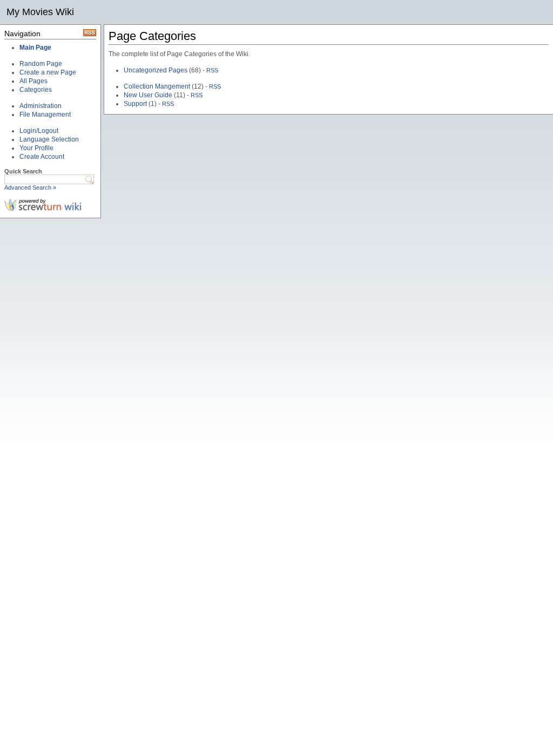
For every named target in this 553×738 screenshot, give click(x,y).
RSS (212, 70)
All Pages (33, 81)
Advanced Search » (30, 187)
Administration (40, 106)
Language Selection (49, 139)
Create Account (41, 156)
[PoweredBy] (43, 209)
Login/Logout (38, 131)
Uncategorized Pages (155, 70)
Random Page (40, 64)
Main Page (35, 47)
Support (135, 104)
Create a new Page (47, 72)
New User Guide (148, 95)
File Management (45, 114)
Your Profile (36, 148)
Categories (35, 89)
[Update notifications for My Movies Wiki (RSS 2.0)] (89, 34)
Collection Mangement (157, 86)
